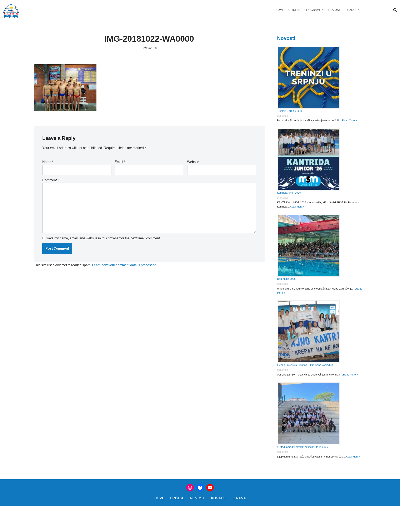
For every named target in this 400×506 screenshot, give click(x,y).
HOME (279, 9)
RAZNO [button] (351, 9)
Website (193, 162)
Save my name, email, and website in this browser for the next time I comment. (103, 238)
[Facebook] (200, 487)
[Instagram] (190, 487)
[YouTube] (210, 487)
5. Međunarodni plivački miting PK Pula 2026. (303, 447)
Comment (50, 180)
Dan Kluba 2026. (286, 278)
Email (120, 162)
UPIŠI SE (294, 9)
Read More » (349, 120)
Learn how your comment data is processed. (124, 265)
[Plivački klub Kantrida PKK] (11, 11)
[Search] (395, 10)
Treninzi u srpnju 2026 (289, 110)
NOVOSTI (334, 9)
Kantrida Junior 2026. (289, 192)
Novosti (286, 38)
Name (47, 162)
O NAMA (239, 498)
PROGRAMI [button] (312, 9)
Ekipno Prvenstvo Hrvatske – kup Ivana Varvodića (305, 365)
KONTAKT (219, 498)
